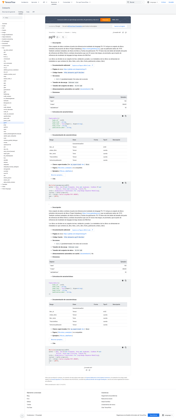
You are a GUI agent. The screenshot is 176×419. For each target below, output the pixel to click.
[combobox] (135, 2)
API (44, 2)
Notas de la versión (106, 398)
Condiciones (30, 415)
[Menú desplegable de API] (47, 2)
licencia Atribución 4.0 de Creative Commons (98, 377)
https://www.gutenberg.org (91, 49)
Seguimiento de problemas (109, 396)
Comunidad (66, 2)
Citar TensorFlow (106, 407)
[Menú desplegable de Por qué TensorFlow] (90, 2)
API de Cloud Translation (75, 26)
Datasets (6, 8)
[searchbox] (12, 17)
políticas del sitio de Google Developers (96, 379)
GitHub (163, 2)
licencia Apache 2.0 (56, 379)
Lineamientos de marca (108, 404)
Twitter (29, 404)
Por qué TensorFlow (82, 2)
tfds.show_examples (65, 168)
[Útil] (123, 32)
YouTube (29, 407)
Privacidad (39, 415)
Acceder (171, 2)
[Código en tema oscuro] (122, 115)
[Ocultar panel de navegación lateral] (22, 416)
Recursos (54, 2)
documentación (85, 89)
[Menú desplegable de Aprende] (39, 2)
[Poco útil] (125, 32)
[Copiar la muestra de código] (125, 115)
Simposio (105, 20)
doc (77, 164)
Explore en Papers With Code (82, 65)
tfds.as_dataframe (66, 171)
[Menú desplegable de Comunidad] (72, 2)
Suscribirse (153, 415)
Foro (28, 398)
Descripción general (8, 12)
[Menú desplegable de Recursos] (59, 2)
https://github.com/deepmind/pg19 (75, 69)
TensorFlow (52, 32)
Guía (27, 12)
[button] (12, 26)
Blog (28, 396)
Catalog (20, 12)
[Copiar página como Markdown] (63, 37)
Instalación (24, 2)
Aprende (34, 2)
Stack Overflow (105, 401)
